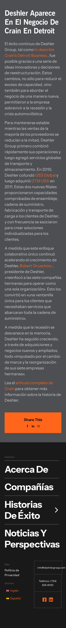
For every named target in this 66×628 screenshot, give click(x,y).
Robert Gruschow (36, 265)
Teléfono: (44, 581)
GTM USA (40, 180)
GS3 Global (45, 175)
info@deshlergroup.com (51, 567)
